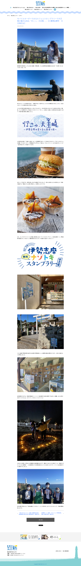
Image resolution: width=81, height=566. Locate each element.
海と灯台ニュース (48, 9)
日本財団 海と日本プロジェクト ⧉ (16, 555)
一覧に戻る (40, 519)
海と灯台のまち (30, 7)
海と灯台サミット (38, 9)
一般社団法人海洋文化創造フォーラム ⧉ (17, 553)
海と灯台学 (38, 7)
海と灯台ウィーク (28, 9)
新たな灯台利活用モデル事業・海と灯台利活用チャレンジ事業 (55, 7)
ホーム (10, 7)
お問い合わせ (58, 551)
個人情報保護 (65, 551)
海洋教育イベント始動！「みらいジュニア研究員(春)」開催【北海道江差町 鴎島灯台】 (51, 513)
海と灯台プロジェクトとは (19, 7)
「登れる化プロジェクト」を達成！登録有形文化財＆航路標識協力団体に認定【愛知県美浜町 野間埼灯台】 (29, 513)
